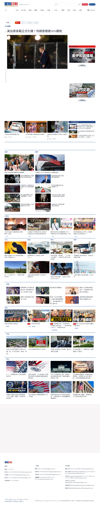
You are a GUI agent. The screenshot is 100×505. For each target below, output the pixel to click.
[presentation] (37, 52)
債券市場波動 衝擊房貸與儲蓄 (14, 172)
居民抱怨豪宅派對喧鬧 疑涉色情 (86, 131)
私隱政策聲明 (8, 501)
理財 (75, 240)
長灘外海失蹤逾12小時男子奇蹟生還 (57, 135)
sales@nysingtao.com (26, 472)
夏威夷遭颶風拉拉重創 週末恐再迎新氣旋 (27, 176)
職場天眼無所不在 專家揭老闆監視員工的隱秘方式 (14, 256)
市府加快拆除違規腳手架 (12, 134)
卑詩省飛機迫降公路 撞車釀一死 (57, 185)
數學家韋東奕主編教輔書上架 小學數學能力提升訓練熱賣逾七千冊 (60, 233)
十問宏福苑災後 (34, 324)
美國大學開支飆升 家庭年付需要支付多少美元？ (60, 277)
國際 (35, 10)
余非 (30, 326)
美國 (30, 10)
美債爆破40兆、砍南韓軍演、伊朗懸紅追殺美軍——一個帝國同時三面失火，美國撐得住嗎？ (60, 325)
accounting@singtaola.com (79, 482)
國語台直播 (92, 4)
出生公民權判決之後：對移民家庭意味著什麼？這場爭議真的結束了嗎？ (60, 376)
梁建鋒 (7, 326)
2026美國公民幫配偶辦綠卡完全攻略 (38, 395)
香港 (76, 236)
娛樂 (63, 10)
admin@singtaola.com (88, 469)
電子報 (23, 10)
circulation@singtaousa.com (45, 479)
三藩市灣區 (29, 137)
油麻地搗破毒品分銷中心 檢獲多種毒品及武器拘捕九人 (83, 233)
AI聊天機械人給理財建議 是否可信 (84, 276)
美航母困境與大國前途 (11, 324)
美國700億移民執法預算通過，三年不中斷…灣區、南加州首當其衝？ (16, 396)
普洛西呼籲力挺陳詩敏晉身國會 (35, 134)
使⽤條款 (15, 501)
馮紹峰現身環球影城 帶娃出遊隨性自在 (86, 298)
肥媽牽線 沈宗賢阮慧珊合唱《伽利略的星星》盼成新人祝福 (27, 289)
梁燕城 (76, 328)
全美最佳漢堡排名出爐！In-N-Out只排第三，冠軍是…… (86, 136)
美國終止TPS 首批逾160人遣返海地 (46, 172)
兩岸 (7, 236)
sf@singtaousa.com (50, 469)
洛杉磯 (49, 138)
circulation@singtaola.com (80, 478)
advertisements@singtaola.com (76, 473)
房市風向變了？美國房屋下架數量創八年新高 (83, 350)
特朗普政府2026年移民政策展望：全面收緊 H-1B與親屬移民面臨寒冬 (60, 396)
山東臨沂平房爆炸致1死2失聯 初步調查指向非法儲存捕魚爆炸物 (37, 233)
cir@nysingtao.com (25, 477)
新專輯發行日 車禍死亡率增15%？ (36, 256)
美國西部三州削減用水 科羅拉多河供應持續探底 (27, 186)
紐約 (6, 137)
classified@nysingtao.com (23, 475)
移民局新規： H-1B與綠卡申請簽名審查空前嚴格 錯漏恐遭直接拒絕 (38, 376)
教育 (52, 240)
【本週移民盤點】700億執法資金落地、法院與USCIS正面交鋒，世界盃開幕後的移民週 (83, 376)
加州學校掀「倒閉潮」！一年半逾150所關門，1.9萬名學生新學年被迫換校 (60, 257)
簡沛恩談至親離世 (56, 287)
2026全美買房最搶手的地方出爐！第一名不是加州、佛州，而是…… (16, 351)
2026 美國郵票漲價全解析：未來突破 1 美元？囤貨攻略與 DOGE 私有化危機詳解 (86, 126)
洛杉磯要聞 (54, 138)
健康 (29, 240)
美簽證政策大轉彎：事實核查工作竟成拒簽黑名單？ (82, 395)
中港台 (42, 10)
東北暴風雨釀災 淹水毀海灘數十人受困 (27, 195)
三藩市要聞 (34, 137)
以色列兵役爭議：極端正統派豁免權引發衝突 (58, 195)
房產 (68, 10)
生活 (6, 240)
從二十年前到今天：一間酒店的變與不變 (14, 276)
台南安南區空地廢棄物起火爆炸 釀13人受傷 (14, 233)
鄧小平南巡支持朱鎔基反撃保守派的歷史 (83, 324)
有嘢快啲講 (54, 330)
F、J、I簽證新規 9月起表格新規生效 (16, 375)
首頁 (17, 10)
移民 (74, 10)
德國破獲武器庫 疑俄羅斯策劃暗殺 (57, 176)
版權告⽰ (21, 501)
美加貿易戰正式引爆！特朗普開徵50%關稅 (35, 31)
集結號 (33, 326)
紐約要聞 (10, 137)
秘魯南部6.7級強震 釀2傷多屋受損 (57, 204)
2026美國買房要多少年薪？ (37, 349)
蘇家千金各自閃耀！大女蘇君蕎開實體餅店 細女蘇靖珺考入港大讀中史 (56, 300)
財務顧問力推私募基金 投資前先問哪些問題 (83, 256)
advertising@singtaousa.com (53, 471)
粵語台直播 (84, 4)
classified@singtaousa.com (53, 474)
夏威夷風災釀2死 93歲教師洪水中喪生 (27, 204)
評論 (6, 308)
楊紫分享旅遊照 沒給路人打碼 (27, 298)
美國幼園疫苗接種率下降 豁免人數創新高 (37, 276)
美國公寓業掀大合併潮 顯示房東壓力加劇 (61, 350)
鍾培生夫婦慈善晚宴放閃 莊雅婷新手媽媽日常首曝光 (86, 289)
